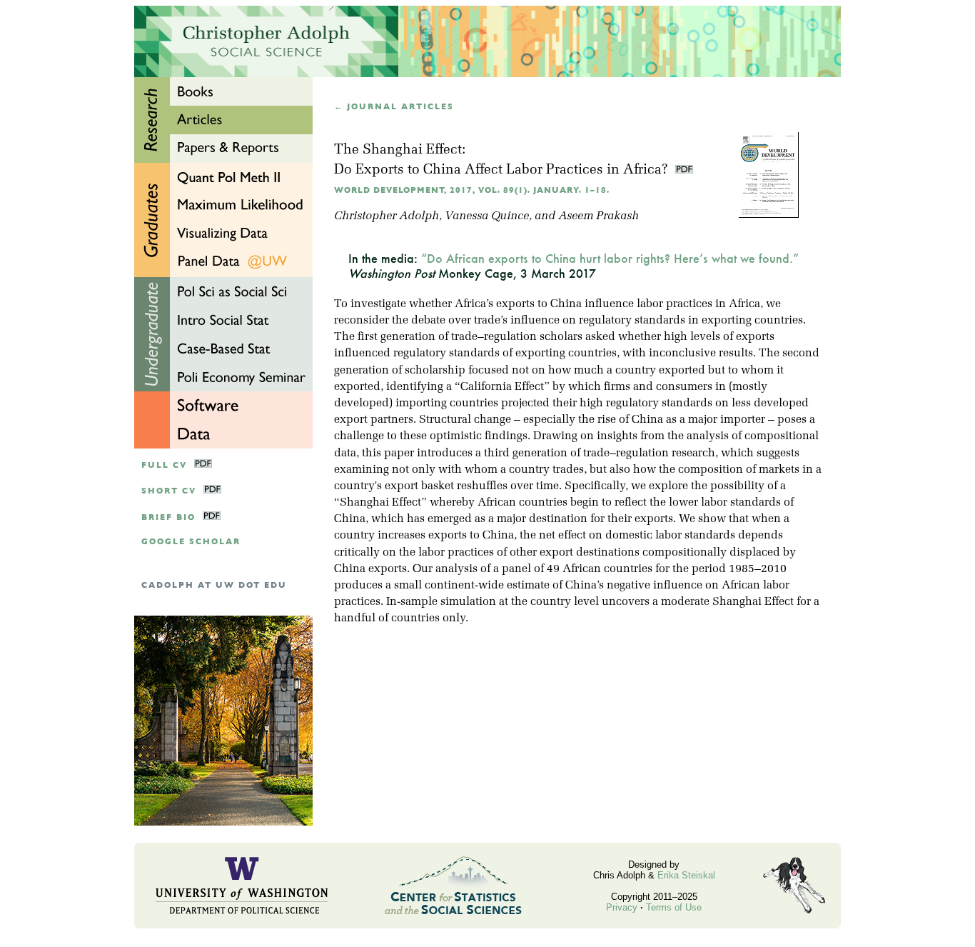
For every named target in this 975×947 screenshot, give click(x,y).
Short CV (168, 491)
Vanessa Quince (487, 216)
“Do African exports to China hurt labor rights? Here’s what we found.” (610, 258)
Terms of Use (674, 907)
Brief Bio (168, 517)
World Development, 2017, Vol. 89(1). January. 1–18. (472, 190)
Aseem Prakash (598, 216)
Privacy (621, 907)
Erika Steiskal (686, 875)
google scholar (191, 541)
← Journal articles (394, 106)
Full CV (164, 465)
